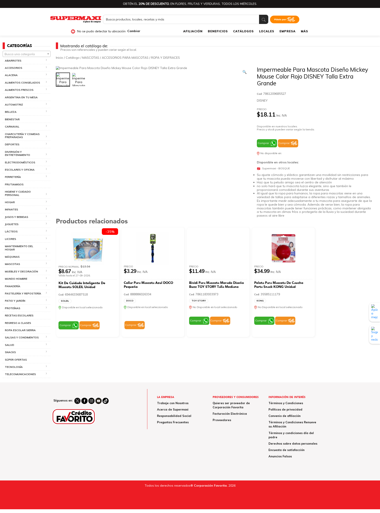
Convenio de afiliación (285, 416)
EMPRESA (288, 31)
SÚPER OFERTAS (16, 359)
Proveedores (222, 420)
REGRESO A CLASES (18, 323)
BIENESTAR (12, 119)
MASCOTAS (90, 58)
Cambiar (133, 31)
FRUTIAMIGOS (14, 184)
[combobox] (27, 54)
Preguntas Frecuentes (173, 422)
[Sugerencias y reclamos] (374, 334)
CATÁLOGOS (243, 31)
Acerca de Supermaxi (172, 409)
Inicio (59, 58)
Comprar (263, 143)
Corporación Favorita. (211, 485)
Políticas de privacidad (285, 409)
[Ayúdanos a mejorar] (374, 312)
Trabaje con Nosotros (172, 403)
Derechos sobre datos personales (293, 443)
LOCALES (266, 31)
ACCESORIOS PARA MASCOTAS (125, 58)
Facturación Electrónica (230, 413)
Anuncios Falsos (280, 456)
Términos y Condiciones (286, 403)
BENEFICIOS (218, 31)
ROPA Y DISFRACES (165, 58)
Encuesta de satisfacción (287, 450)
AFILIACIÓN (193, 31)
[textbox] (26, 54)
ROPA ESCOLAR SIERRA (20, 330)
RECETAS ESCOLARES (19, 315)
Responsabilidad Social (174, 416)
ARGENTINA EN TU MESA (21, 97)
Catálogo (73, 58)
